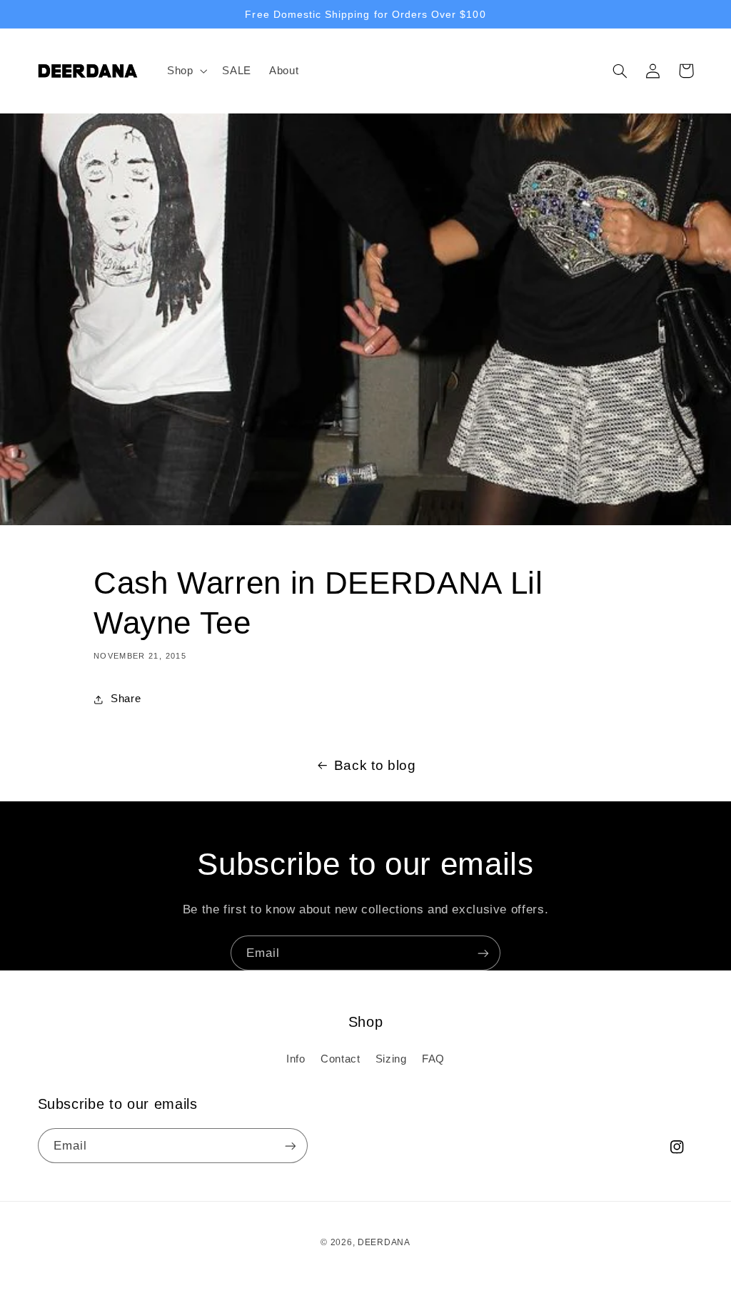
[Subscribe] (483, 952)
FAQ (433, 1059)
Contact (340, 1059)
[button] (185, 70)
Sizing (391, 1059)
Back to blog (375, 765)
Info (296, 1059)
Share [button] (126, 698)
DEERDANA (384, 1242)
